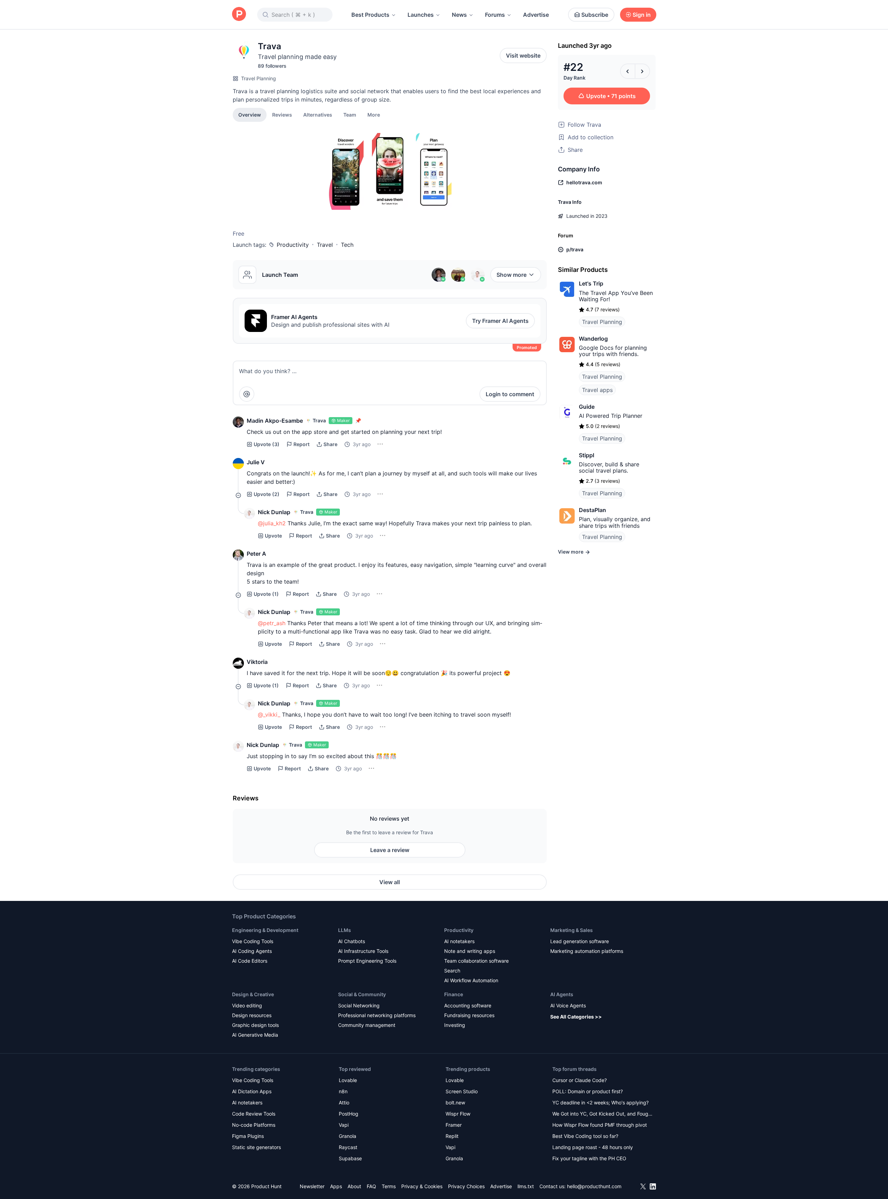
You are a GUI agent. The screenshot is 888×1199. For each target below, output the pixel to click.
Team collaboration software (476, 961)
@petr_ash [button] (271, 623)
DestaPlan (592, 509)
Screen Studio (462, 1091)
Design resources (251, 1015)
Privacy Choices (466, 1186)
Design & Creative (253, 994)
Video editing (247, 1005)
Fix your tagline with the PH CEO (589, 1158)
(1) (266, 594)
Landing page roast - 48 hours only (592, 1147)
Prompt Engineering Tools (367, 961)
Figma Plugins (248, 1136)
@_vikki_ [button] (269, 714)
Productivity (293, 244)
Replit (452, 1136)
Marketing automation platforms (586, 951)
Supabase (350, 1158)
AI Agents (561, 994)
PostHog (348, 1114)
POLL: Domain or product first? (587, 1091)
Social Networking (359, 1005)
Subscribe (594, 14)
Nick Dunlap (274, 512)
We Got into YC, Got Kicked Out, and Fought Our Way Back (602, 1114)
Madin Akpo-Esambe (275, 420)
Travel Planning (258, 78)
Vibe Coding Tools (252, 941)
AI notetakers (459, 941)
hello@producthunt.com (594, 1186)
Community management (366, 1025)
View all (389, 882)
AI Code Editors (249, 961)
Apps (336, 1186)
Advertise (536, 14)
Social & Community (362, 994)
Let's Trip (591, 283)
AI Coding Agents (252, 951)
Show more (512, 274)
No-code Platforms (253, 1125)
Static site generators (256, 1147)
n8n (343, 1091)
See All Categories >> (576, 1017)
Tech (347, 244)
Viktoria (257, 661)
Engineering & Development (265, 930)
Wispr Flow (458, 1114)
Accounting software (467, 1005)
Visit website (523, 55)
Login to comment (510, 394)
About (354, 1186)
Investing (454, 1025)
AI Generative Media (255, 1035)
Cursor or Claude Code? (579, 1080)
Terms (389, 1186)
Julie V (256, 462)
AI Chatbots (351, 941)
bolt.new (455, 1102)
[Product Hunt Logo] (239, 14)
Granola (347, 1136)
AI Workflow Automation (471, 980)
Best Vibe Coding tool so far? (585, 1136)
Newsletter (312, 1186)
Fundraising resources (469, 1015)
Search (452, 971)
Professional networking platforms (377, 1015)
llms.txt (525, 1186)
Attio (344, 1102)
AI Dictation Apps (251, 1091)
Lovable (348, 1080)
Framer (454, 1125)
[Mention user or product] (246, 394)
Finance (453, 994)
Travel (325, 244)
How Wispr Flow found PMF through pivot (599, 1125)
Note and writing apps (469, 951)
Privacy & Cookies (421, 1186)
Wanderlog (593, 338)
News (459, 14)
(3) (266, 444)
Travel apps (597, 389)
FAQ (371, 1186)
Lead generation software (579, 941)
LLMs (344, 930)
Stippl (586, 455)
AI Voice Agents (568, 1005)
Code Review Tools (253, 1114)
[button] (374, 114)
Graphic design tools (255, 1025)
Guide (587, 406)
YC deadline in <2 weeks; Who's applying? (600, 1102)
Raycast (348, 1147)
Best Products (370, 14)
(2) (266, 494)
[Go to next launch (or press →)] (642, 71)
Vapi (344, 1125)
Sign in (642, 14)
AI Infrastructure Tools (363, 951)
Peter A (256, 553)
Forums (495, 14)
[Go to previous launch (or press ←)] (628, 71)
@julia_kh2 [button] (272, 523)
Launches (421, 14)
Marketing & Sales (571, 930)
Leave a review (389, 849)
